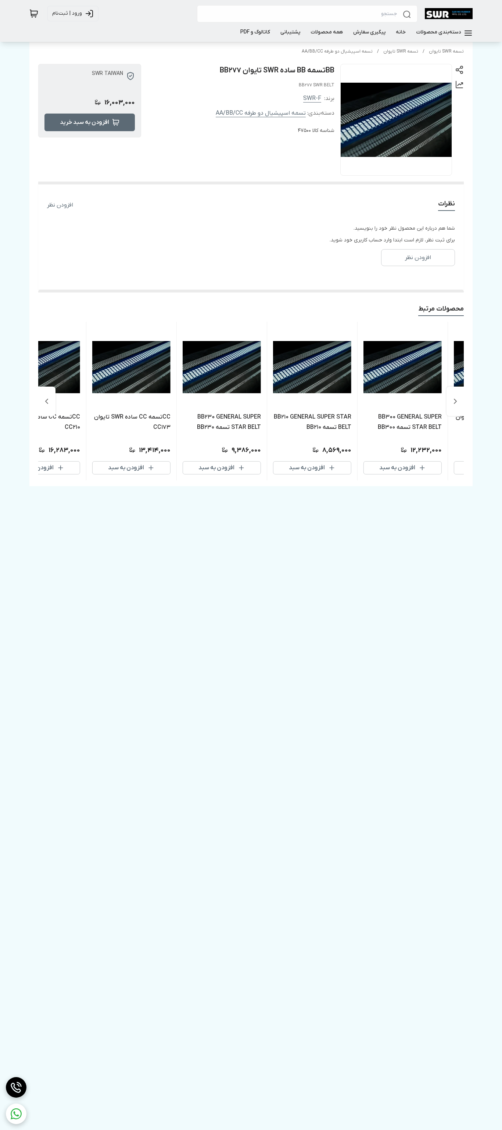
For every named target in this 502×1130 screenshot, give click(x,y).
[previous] (455, 401)
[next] (46, 401)
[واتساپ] (16, 1114)
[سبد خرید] (33, 13)
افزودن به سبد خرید (84, 122)
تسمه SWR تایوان (446, 51)
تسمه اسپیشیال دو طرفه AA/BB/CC (337, 51)
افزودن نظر (60, 205)
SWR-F (312, 98)
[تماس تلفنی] (16, 1087)
